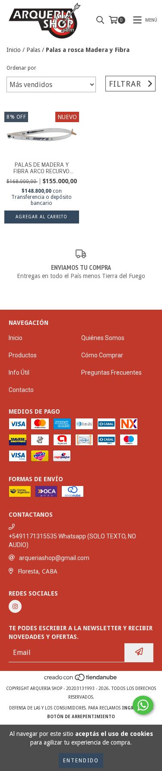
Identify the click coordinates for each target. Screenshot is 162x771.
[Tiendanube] (81, 679)
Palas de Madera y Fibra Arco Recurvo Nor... (41, 168)
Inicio (13, 49)
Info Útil (19, 372)
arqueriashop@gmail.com (54, 557)
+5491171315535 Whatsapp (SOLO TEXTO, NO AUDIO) (72, 540)
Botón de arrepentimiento (81, 716)
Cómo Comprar (102, 355)
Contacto (21, 389)
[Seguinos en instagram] (15, 606)
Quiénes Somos (102, 337)
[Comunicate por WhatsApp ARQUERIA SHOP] (143, 705)
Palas (33, 49)
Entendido (81, 761)
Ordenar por (21, 68)
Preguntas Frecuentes (111, 372)
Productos (23, 355)
